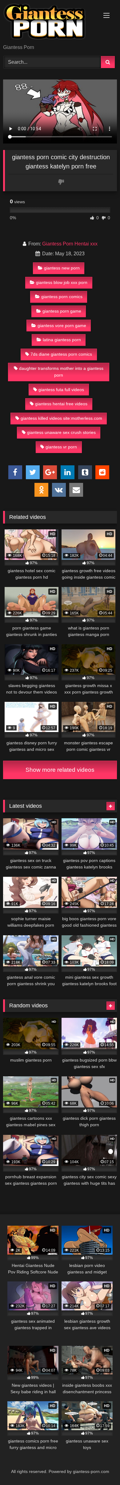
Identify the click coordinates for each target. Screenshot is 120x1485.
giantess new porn (62, 267)
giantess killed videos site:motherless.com (61, 418)
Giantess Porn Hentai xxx (70, 243)
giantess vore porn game (62, 325)
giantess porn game (61, 311)
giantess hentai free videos (61, 403)
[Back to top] (101, 1467)
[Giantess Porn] (49, 22)
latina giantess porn (62, 339)
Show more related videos (60, 770)
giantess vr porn (61, 446)
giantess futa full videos (61, 389)
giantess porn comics (61, 296)
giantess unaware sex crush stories (61, 432)
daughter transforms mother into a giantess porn (61, 372)
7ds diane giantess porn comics (61, 354)
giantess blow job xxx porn (61, 282)
